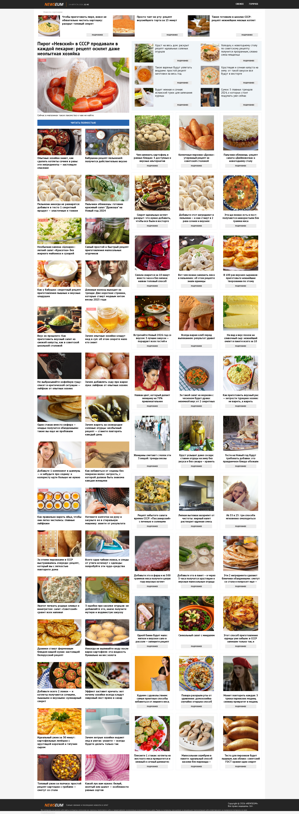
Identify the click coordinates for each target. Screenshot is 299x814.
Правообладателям (48, 813)
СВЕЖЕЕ (240, 3)
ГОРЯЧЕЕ (253, 3)
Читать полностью (83, 122)
